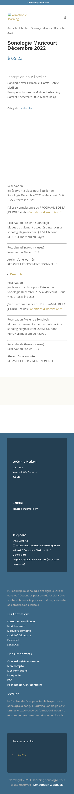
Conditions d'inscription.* (45, 309)
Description (17, 274)
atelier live (23, 28)
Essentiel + (14, 645)
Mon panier (14, 675)
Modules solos (16, 626)
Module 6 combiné (19, 631)
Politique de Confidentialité (25, 685)
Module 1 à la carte (19, 635)
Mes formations (17, 670)
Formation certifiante (21, 621)
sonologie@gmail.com (25, 508)
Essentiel (13, 640)
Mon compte (15, 666)
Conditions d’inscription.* (45, 212)
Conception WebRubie (48, 785)
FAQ (9, 680)
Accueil (11, 28)
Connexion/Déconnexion (23, 661)
